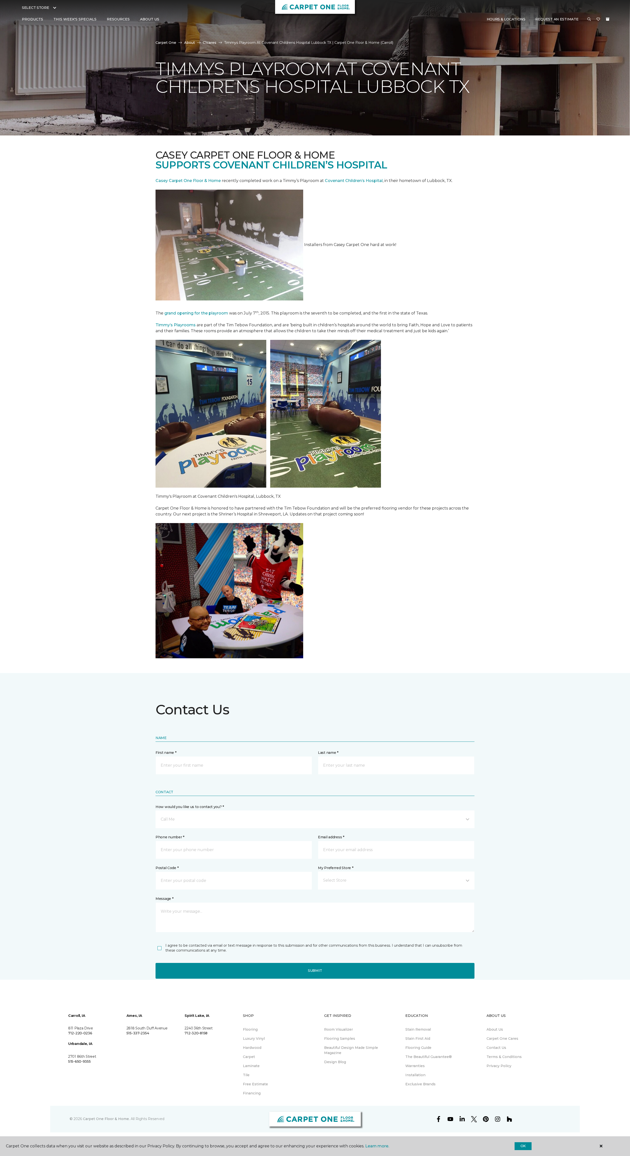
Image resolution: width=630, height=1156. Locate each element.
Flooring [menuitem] (250, 1029)
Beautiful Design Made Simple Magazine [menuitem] (351, 1050)
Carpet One (166, 42)
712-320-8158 (196, 1033)
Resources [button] (118, 19)
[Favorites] (598, 19)
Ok (523, 1146)
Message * (164, 898)
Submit (315, 970)
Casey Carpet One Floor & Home (188, 180)
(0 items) (607, 19)
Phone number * (170, 837)
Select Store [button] (35, 7)
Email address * (331, 837)
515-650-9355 (79, 1061)
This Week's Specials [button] (74, 19)
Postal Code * (167, 868)
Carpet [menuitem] (249, 1057)
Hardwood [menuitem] (252, 1047)
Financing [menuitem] (252, 1093)
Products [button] (32, 19)
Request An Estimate (557, 19)
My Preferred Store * (335, 868)
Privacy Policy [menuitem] (499, 1066)
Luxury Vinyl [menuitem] (254, 1038)
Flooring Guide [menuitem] (418, 1047)
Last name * (328, 752)
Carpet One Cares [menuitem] (502, 1038)
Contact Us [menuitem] (496, 1047)
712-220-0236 (80, 1033)
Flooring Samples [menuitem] (339, 1038)
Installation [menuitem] (415, 1075)
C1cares (209, 42)
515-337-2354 (137, 1033)
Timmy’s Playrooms (176, 325)
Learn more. (377, 1146)
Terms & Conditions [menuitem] (504, 1057)
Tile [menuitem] (246, 1075)
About (189, 42)
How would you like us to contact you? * (190, 807)
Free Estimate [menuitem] (255, 1084)
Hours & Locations (506, 19)
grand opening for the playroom (196, 313)
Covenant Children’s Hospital (354, 180)
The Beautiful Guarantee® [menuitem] (428, 1057)
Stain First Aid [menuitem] (417, 1038)
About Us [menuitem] (495, 1029)
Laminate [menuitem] (251, 1066)
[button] (589, 19)
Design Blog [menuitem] (335, 1062)
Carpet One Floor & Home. (106, 1119)
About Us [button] (149, 19)
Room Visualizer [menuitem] (338, 1029)
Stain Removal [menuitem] (418, 1029)
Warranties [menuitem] (415, 1066)
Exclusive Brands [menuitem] (420, 1084)
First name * (166, 752)
